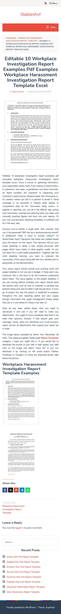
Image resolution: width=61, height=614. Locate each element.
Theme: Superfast (46, 607)
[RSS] (45, 3)
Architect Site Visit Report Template (23, 566)
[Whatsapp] (27, 490)
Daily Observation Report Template (23, 591)
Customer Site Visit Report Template (24, 576)
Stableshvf (30, 14)
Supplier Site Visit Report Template (23, 561)
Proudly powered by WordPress (21, 607)
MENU (53, 27)
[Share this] (4, 490)
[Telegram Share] (22, 490)
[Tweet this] (10, 490)
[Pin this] (16, 490)
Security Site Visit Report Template (23, 571)
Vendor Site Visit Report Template (22, 556)
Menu (54, 3)
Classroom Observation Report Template (26, 586)
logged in (19, 527)
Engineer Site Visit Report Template (23, 581)
